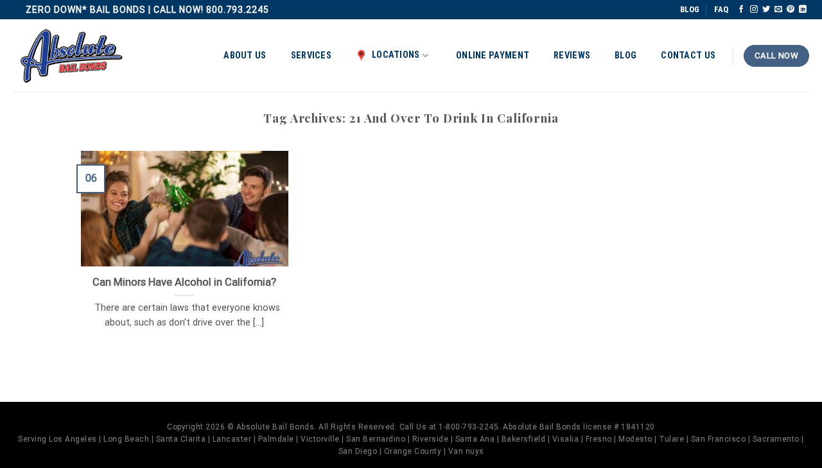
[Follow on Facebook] (741, 9)
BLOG (689, 9)
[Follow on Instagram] (754, 9)
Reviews (572, 55)
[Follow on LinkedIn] (803, 9)
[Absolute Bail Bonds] (72, 56)
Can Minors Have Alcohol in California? (184, 282)
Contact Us (688, 55)
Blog (625, 55)
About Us (244, 55)
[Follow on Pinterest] (790, 9)
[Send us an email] (778, 9)
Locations (396, 54)
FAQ (721, 9)
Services (311, 55)
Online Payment (492, 55)
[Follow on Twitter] (766, 9)
